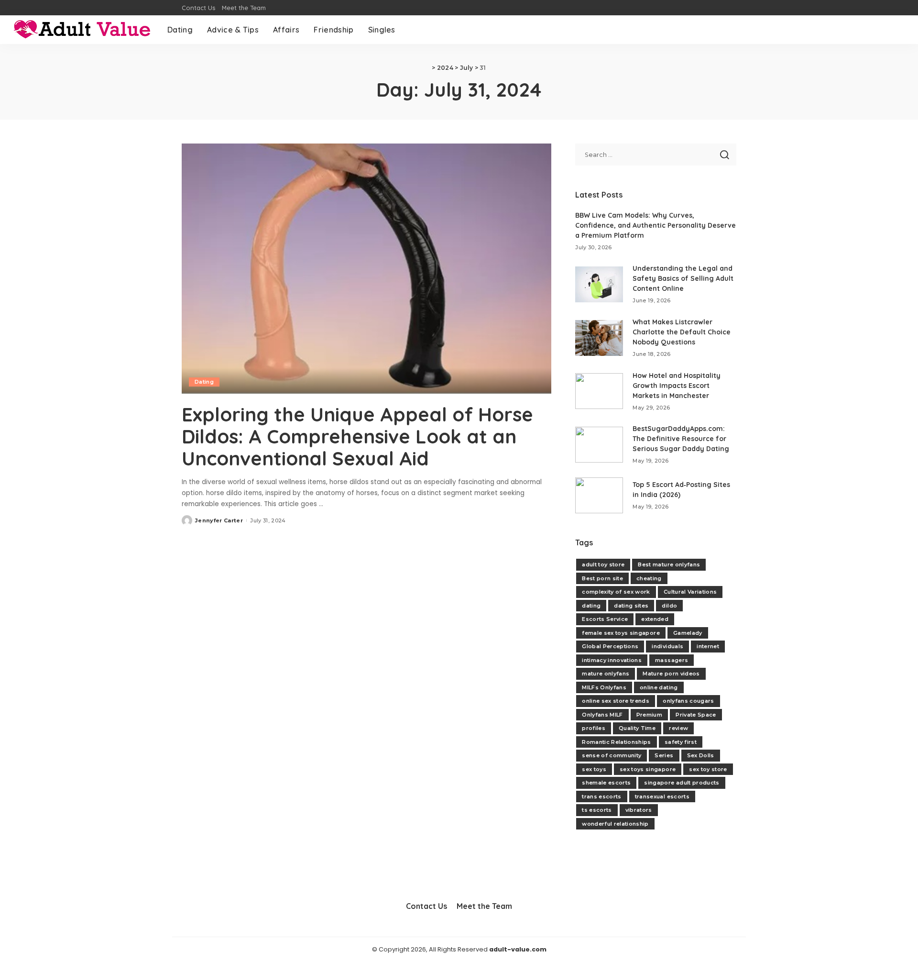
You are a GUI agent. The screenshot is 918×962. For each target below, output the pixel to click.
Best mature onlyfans (669, 564)
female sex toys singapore (621, 633)
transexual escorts (662, 796)
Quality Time (637, 728)
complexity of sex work (616, 591)
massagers (671, 660)
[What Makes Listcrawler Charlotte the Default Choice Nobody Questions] (599, 338)
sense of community (611, 755)
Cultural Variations (690, 591)
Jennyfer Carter (219, 520)
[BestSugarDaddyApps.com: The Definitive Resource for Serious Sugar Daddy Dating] (599, 445)
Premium (649, 714)
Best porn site (602, 578)
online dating (659, 687)
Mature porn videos (671, 673)
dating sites (631, 605)
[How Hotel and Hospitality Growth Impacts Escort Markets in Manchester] (599, 391)
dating (591, 605)
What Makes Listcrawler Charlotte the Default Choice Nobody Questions (682, 332)
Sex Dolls (700, 755)
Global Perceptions (610, 646)
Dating (204, 381)
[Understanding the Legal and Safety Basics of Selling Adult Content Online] (599, 284)
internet (708, 646)
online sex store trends (615, 700)
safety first (681, 742)
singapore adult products (681, 782)
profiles (593, 728)
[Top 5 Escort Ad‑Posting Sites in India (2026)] (599, 495)
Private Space (696, 714)
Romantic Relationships (616, 742)
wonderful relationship (615, 823)
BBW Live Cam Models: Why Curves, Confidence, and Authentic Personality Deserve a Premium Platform (655, 225)
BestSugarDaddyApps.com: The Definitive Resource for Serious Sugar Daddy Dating (681, 438)
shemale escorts (606, 782)
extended (654, 619)
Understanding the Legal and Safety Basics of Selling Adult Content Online (683, 278)
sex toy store (708, 769)
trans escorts (601, 796)
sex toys (594, 769)
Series (664, 755)
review (678, 728)
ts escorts (597, 810)
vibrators (638, 810)
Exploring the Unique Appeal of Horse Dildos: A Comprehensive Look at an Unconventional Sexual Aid (357, 436)
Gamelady (687, 633)
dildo (669, 605)
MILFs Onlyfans (604, 687)
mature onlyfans (605, 673)
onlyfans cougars (688, 700)
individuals (667, 646)
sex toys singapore (648, 769)
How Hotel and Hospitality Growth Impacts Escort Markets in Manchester (677, 385)
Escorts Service (605, 619)
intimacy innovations (612, 660)
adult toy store (603, 564)
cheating (649, 578)
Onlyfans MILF (602, 714)
